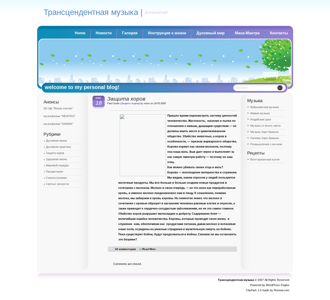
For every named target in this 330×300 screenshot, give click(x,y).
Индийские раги (260, 119)
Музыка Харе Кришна (264, 131)
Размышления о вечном (266, 144)
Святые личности (57, 183)
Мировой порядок (57, 165)
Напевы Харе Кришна (264, 138)
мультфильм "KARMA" (58, 123)
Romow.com (281, 290)
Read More (149, 249)
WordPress (273, 285)
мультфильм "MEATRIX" (59, 116)
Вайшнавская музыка (264, 107)
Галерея (130, 33)
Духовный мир (210, 33)
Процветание (54, 171)
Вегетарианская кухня (264, 159)
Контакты (279, 33)
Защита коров (55, 153)
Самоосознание (56, 177)
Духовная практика (58, 146)
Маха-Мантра (247, 33)
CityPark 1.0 (253, 290)
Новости (104, 33)
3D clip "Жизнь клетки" (58, 108)
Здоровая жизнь (56, 159)
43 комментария (125, 249)
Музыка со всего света (265, 125)
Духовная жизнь (56, 140)
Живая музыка (260, 113)
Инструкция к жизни (167, 33)
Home (80, 33)
